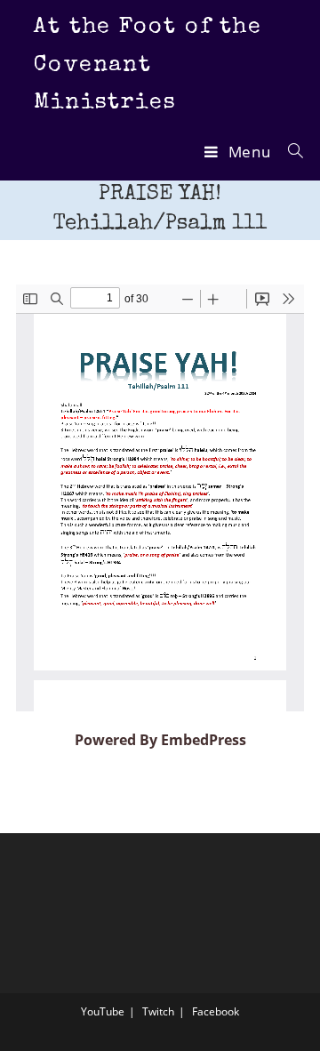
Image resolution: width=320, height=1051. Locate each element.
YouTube (102, 1011)
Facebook (215, 1011)
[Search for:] (289, 151)
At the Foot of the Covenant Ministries (148, 65)
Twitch (158, 1011)
